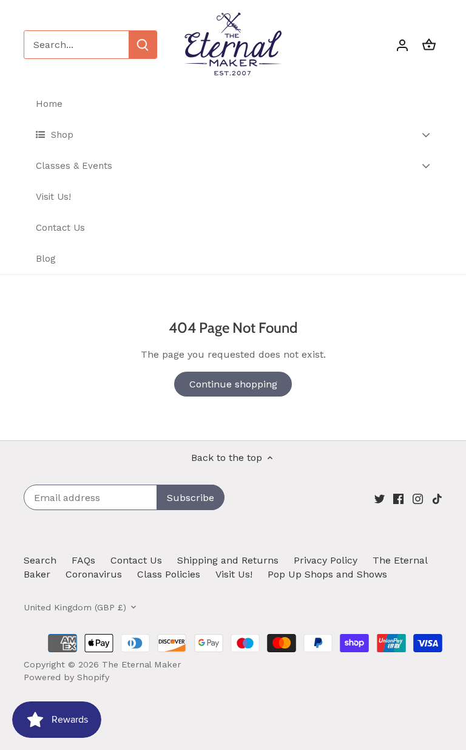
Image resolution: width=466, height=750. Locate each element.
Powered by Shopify (66, 677)
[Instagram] (418, 498)
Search (40, 560)
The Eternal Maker (141, 664)
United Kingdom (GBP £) (75, 607)
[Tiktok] (437, 498)
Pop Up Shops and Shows (327, 574)
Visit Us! (233, 574)
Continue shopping (233, 384)
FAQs (83, 560)
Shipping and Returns (228, 560)
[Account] (402, 44)
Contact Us (136, 560)
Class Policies (168, 574)
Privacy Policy (325, 560)
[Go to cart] (429, 44)
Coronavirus (94, 574)
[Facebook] (398, 498)
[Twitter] (379, 498)
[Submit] (143, 44)
